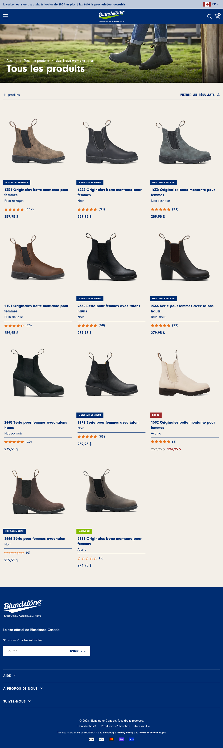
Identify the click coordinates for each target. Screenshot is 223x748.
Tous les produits (36, 60)
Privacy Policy (125, 732)
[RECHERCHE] (210, 16)
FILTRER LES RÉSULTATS (197, 94)
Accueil (12, 60)
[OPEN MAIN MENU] (5, 16)
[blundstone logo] (111, 16)
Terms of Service (148, 732)
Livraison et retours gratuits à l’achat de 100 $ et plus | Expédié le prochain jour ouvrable (64, 4)
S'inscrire (78, 651)
